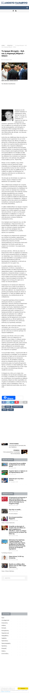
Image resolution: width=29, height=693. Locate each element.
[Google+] (16, 10)
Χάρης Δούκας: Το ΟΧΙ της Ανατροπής (16, 557)
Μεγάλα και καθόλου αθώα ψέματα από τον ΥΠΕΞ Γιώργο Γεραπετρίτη (17, 565)
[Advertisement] (14, 29)
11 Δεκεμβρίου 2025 (14, 481)
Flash (3, 617)
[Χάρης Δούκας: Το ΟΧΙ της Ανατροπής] (5, 558)
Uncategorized (5, 620)
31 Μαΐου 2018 (13, 468)
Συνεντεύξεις (5, 653)
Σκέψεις (4, 651)
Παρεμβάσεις (5, 635)
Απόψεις (4, 625)
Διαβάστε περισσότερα (5, 691)
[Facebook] (13, 10)
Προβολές (4, 638)
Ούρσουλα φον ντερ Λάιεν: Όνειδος (16, 479)
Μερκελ (4, 409)
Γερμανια (7, 406)
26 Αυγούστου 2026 (14, 505)
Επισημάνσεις (5, 630)
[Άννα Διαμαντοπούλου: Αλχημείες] (5, 518)
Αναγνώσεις (5, 623)
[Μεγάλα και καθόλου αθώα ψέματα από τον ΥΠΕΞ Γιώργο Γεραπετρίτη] (5, 565)
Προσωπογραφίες (6, 643)
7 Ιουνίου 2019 (13, 474)
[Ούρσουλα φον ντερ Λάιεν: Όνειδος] (5, 480)
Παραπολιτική (5, 633)
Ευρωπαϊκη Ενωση (17, 406)
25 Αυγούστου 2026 (14, 550)
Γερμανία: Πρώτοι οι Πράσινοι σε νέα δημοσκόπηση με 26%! (18, 471)
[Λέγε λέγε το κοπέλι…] (5, 511)
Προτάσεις (4, 646)
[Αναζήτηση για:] (14, 578)
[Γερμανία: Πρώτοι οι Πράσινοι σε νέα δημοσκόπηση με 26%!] (5, 472)
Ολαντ (11, 409)
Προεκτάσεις (5, 640)
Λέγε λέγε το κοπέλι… (15, 509)
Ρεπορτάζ (4, 648)
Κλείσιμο (23, 688)
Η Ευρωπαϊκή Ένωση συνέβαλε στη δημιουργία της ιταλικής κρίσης (17, 465)
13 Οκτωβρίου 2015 (7, 59)
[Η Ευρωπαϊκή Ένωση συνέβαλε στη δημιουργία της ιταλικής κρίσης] (5, 464)
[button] (27, 7)
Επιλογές (4, 628)
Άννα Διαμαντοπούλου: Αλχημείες (16, 517)
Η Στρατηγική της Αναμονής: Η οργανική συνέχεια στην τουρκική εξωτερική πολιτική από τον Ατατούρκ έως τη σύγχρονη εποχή (18, 500)
